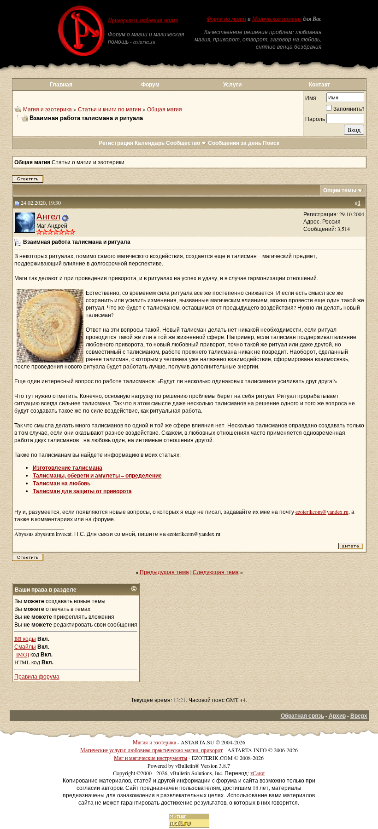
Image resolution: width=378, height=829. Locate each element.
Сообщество (183, 143)
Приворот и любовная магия (143, 20)
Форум (150, 84)
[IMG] (21, 654)
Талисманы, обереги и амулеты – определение (97, 475)
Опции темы (339, 190)
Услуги (232, 84)
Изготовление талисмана (67, 468)
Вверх (358, 716)
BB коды (25, 638)
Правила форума (36, 676)
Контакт (319, 84)
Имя (310, 97)
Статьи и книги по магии (109, 109)
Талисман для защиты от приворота (82, 491)
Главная (61, 84)
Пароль (315, 118)
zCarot (257, 773)
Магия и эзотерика (47, 109)
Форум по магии (226, 19)
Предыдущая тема (164, 572)
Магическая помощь (276, 19)
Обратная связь (302, 716)
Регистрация (116, 143)
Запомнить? (348, 108)
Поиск (271, 143)
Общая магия (164, 109)
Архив (337, 716)
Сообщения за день (234, 143)
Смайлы (25, 646)
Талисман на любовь (61, 483)
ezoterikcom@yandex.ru (321, 511)
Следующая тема (216, 572)
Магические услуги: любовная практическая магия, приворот (151, 750)
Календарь (150, 143)
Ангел (48, 216)
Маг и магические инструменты (150, 757)
